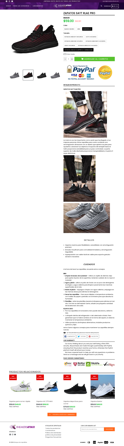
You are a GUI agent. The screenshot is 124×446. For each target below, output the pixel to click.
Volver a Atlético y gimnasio (63, 414)
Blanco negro (69, 29)
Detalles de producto (71, 85)
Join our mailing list (88, 426)
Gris (78, 29)
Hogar (8, 6)
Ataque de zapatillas (20, 442)
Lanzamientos (38, 6)
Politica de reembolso (53, 433)
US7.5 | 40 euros (91, 37)
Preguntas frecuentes (53, 437)
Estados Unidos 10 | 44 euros (87, 45)
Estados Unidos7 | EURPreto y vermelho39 (78, 50)
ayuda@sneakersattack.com (111, 1)
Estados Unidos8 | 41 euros (74, 41)
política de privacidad (53, 435)
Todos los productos (52, 428)
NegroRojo (87, 29)
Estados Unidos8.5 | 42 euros (95, 41)
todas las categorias (21, 6)
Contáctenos (50, 430)
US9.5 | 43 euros (70, 45)
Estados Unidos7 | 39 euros (74, 37)
